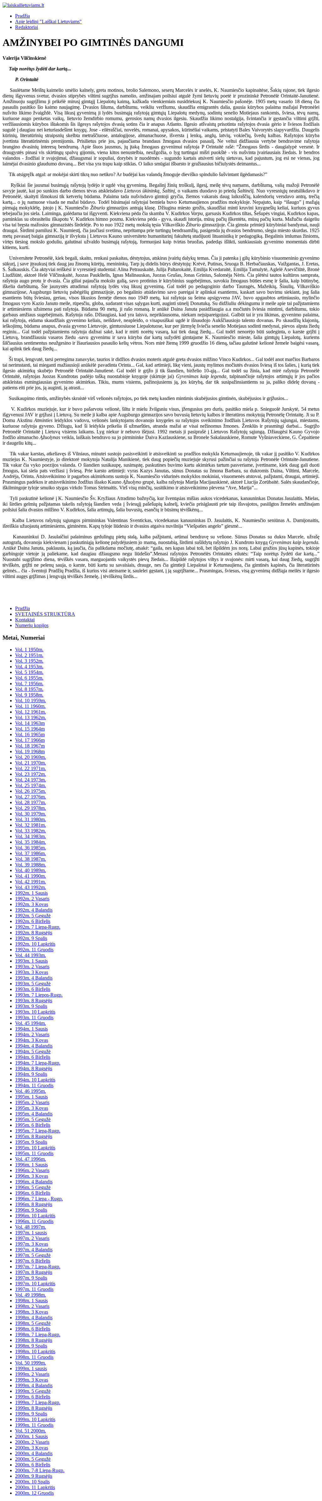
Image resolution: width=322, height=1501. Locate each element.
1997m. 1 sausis (31, 1232)
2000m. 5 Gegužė (33, 1459)
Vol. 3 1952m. (29, 661)
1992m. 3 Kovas (31, 904)
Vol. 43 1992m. (30, 887)
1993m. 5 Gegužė (33, 983)
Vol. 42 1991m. (30, 881)
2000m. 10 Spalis (32, 1481)
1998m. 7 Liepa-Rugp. (37, 1334)
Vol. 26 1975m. (30, 791)
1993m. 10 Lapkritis (35, 1012)
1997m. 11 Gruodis (34, 1289)
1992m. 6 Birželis (32, 921)
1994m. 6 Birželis (32, 1057)
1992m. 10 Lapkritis (35, 944)
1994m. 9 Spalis (31, 1074)
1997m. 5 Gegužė (33, 1255)
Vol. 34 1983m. (30, 836)
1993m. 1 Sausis (31, 961)
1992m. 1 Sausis (31, 893)
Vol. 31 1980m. (30, 819)
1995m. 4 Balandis (34, 1113)
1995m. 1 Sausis (31, 1096)
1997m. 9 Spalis (31, 1278)
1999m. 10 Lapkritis (35, 1419)
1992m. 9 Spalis (31, 938)
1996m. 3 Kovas (31, 1176)
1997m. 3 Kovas (31, 1244)
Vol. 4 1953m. (29, 666)
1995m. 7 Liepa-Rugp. (37, 1130)
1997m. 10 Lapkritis (35, 1283)
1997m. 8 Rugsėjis (33, 1272)
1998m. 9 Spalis (31, 1345)
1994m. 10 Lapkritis (35, 1079)
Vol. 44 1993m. (30, 955)
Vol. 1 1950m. (29, 649)
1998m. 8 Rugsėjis (33, 1340)
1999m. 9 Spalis (31, 1413)
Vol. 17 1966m (30, 740)
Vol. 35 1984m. (30, 842)
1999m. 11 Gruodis (34, 1425)
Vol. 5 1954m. (29, 672)
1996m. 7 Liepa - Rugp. (39, 1198)
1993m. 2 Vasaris (32, 966)
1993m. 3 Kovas (31, 972)
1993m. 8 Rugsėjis (33, 1000)
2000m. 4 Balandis (34, 1453)
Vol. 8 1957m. (29, 689)
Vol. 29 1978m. (30, 808)
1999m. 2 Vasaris (32, 1374)
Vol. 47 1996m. (30, 1159)
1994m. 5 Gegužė (33, 1051)
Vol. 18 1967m (30, 745)
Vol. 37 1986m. (30, 853)
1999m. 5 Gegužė (33, 1391)
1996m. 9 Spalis (31, 1210)
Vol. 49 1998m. (30, 1295)
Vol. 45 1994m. (30, 1023)
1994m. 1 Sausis (31, 1028)
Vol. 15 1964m (30, 728)
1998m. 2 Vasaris (32, 1306)
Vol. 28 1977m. (30, 802)
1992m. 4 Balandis (34, 910)
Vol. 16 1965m (30, 734)
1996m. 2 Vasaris (32, 1170)
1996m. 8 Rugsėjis (33, 1204)
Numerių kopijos (31, 625)
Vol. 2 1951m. (29, 655)
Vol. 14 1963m (30, 723)
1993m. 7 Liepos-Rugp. (39, 995)
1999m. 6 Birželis (32, 1396)
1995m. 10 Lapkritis (35, 1147)
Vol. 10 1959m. (30, 700)
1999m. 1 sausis (31, 1368)
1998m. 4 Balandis (34, 1317)
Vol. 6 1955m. (29, 678)
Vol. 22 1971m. (30, 768)
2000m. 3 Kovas (31, 1447)
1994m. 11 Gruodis (34, 1085)
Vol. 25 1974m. (30, 785)
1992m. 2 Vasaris (32, 898)
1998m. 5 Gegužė (33, 1323)
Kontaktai (25, 619)
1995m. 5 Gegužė (33, 1119)
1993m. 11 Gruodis (34, 1017)
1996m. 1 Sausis (31, 1164)
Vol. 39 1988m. (30, 864)
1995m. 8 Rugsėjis (33, 1136)
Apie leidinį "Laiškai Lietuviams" (48, 21)
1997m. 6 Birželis (32, 1261)
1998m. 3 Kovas (31, 1312)
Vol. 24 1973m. (30, 779)
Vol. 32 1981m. (30, 825)
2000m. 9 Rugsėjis (33, 1476)
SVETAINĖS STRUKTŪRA (45, 614)
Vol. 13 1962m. (30, 717)
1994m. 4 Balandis (34, 1045)
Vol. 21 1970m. (30, 762)
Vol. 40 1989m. (30, 870)
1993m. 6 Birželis (32, 989)
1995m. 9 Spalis (31, 1142)
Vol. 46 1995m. (30, 1091)
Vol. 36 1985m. (30, 847)
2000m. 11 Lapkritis (35, 1487)
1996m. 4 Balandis (34, 1181)
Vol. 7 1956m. (29, 683)
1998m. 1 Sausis (31, 1300)
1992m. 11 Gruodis (34, 949)
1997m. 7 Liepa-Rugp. (37, 1266)
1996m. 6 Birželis (32, 1193)
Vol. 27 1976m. (30, 796)
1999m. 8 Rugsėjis (33, 1408)
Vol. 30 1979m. (30, 813)
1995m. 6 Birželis (32, 1125)
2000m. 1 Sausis (31, 1436)
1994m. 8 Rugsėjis (33, 1068)
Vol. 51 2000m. (30, 1430)
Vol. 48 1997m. (30, 1227)
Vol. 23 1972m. (30, 774)
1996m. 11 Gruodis (34, 1221)
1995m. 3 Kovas (31, 1108)
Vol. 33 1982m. (30, 830)
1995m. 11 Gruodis (34, 1153)
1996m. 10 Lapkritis (35, 1215)
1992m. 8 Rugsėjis (33, 932)
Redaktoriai (26, 27)
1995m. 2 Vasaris (32, 1102)
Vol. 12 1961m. (30, 711)
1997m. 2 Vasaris (32, 1238)
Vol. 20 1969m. (30, 757)
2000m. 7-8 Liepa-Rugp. (39, 1470)
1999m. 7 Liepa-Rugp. (37, 1402)
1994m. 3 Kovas (31, 1040)
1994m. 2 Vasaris (32, 1034)
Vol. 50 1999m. (30, 1362)
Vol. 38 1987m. (30, 859)
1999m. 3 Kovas (31, 1379)
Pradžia (22, 16)
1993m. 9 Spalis (31, 1006)
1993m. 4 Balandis (34, 978)
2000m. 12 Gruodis (34, 1493)
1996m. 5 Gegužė (33, 1187)
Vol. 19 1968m (30, 751)
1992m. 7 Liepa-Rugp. (37, 927)
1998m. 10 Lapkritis (35, 1351)
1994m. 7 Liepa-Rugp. (37, 1062)
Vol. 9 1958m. (29, 695)
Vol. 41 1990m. (30, 876)
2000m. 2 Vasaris (32, 1442)
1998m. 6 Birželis (32, 1328)
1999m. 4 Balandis (34, 1385)
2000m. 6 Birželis (32, 1464)
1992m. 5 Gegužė (33, 915)
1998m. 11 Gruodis (34, 1357)
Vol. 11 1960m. (30, 706)
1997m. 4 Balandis (34, 1249)
